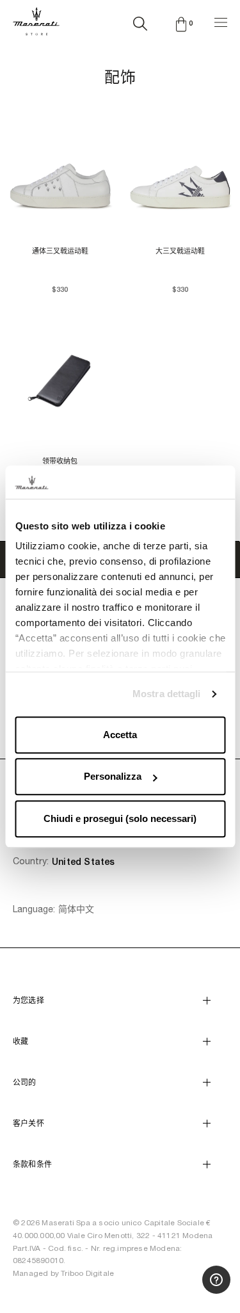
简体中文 (76, 909)
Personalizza (112, 776)
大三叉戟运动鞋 (180, 251)
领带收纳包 (59, 461)
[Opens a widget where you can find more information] (183, 1291)
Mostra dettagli (166, 694)
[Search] (140, 21)
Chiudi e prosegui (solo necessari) (120, 818)
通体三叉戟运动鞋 (60, 251)
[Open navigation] (220, 20)
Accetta (120, 734)
